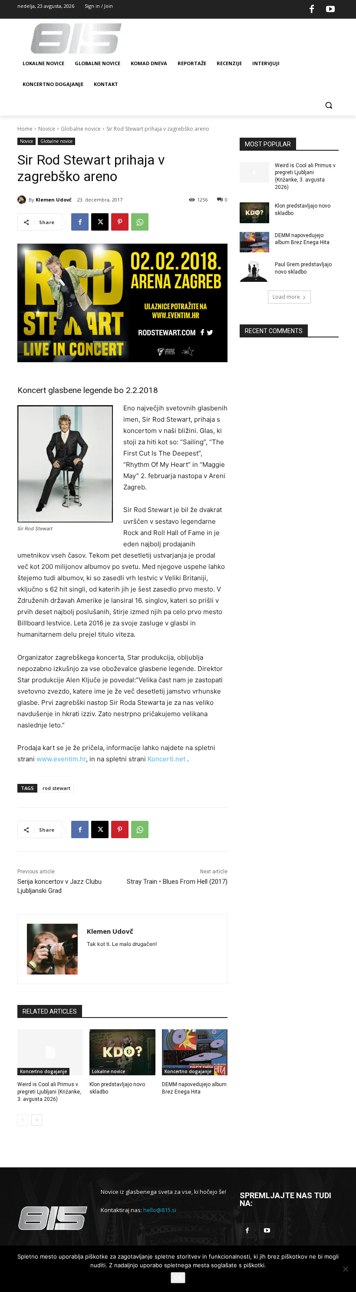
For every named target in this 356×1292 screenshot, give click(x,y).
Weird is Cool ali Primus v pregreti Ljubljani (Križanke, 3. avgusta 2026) (49, 1091)
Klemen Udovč (54, 199)
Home (25, 128)
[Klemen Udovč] (23, 199)
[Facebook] (311, 9)
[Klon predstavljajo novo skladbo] (122, 1052)
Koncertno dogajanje (43, 1071)
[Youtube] (330, 9)
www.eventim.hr (61, 759)
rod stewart (56, 788)
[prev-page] (22, 1120)
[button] (328, 105)
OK (178, 1277)
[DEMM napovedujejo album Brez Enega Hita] (194, 1052)
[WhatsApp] (139, 222)
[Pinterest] (120, 222)
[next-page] (36, 1120)
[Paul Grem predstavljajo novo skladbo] (254, 271)
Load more (286, 297)
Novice (46, 128)
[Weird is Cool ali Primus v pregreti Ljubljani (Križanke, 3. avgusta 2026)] (50, 1052)
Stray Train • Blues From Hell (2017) (177, 882)
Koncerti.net (166, 759)
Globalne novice (81, 128)
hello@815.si (159, 1210)
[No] (345, 1269)
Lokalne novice (108, 1071)
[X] (100, 222)
